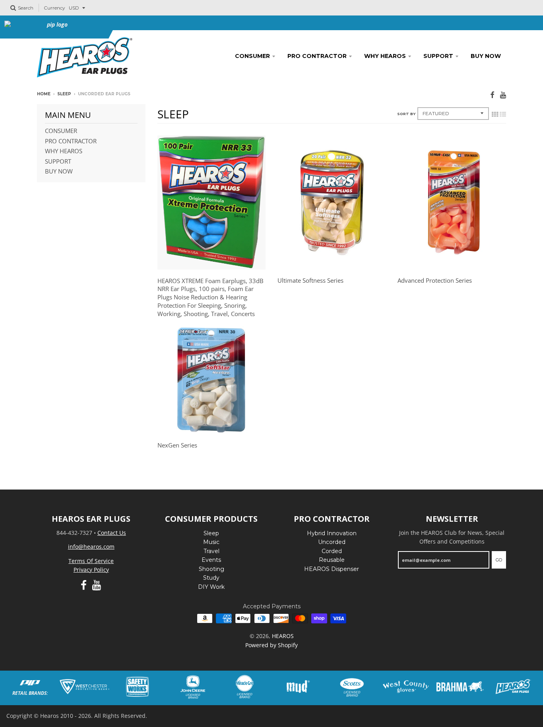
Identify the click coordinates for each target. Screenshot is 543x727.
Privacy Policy (91, 569)
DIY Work (211, 586)
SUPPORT (438, 56)
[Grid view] (495, 114)
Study (211, 577)
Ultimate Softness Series (310, 280)
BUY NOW (486, 56)
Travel (211, 551)
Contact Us (111, 532)
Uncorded (331, 542)
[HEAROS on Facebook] (492, 94)
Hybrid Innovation (332, 533)
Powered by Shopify (271, 645)
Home (43, 93)
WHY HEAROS (385, 56)
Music (211, 542)
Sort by (406, 114)
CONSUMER (252, 56)
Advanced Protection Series (435, 280)
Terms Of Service (91, 561)
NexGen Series (177, 445)
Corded (332, 551)
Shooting (211, 569)
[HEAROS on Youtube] (503, 94)
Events (211, 559)
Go (499, 560)
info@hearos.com (91, 546)
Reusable (332, 559)
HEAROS (283, 636)
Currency (54, 8)
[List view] (503, 114)
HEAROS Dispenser (331, 569)
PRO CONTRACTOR (317, 56)
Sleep (64, 93)
